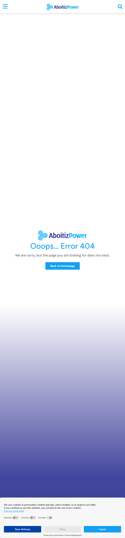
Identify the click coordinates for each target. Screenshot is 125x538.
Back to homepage (62, 266)
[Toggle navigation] (5, 7)
